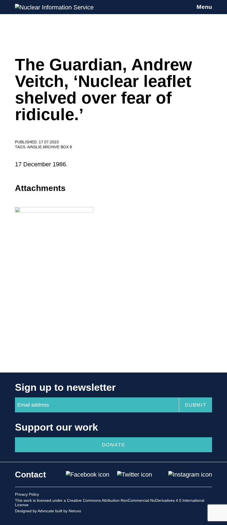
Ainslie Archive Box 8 (49, 147)
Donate (113, 445)
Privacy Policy (27, 494)
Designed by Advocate (34, 511)
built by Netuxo (68, 511)
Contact (30, 474)
